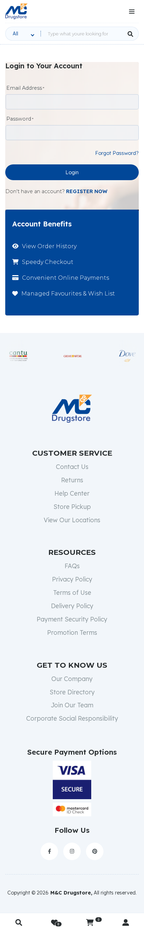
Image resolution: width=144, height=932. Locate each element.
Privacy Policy (72, 579)
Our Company (72, 678)
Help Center (72, 493)
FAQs (72, 566)
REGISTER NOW (86, 191)
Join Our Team (72, 705)
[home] (16, 11)
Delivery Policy (72, 606)
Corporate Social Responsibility (72, 718)
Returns (72, 480)
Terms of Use (72, 592)
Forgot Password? (117, 153)
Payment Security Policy (72, 619)
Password (18, 119)
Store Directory (72, 692)
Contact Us (72, 466)
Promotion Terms (72, 632)
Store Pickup (72, 506)
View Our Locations (72, 520)
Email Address (24, 88)
